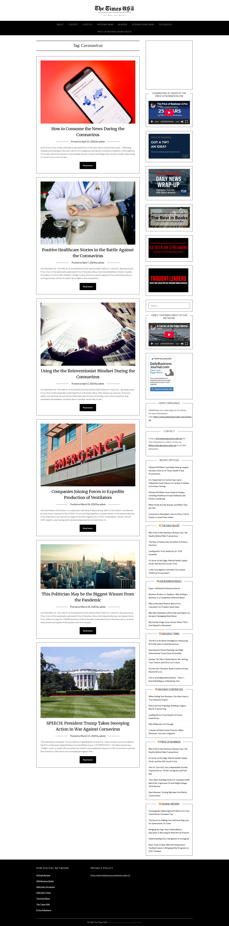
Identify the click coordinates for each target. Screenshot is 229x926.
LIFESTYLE (88, 24)
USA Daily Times (170, 633)
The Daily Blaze (170, 525)
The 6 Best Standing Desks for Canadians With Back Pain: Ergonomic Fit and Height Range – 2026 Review (169, 783)
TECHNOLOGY (165, 24)
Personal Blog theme (133, 922)
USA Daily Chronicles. (170, 689)
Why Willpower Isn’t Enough (161, 724)
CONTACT (73, 24)
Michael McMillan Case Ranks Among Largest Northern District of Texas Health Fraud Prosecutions (169, 470)
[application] (169, 112)
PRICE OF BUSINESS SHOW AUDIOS (115, 31)
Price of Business (170, 741)
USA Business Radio (170, 581)
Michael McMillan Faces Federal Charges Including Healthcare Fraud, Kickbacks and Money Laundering (167, 495)
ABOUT (60, 24)
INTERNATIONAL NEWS (143, 24)
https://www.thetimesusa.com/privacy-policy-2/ (110, 875)
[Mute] (182, 121)
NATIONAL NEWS (105, 24)
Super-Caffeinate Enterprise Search (164, 588)
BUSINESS (122, 24)
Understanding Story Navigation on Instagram (169, 838)
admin (102, 141)
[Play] (152, 121)
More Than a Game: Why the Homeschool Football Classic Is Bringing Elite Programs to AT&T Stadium (169, 848)
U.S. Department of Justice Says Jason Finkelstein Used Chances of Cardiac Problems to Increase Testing (169, 483)
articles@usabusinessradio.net (169, 438)
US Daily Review (170, 803)
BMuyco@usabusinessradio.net (162, 445)
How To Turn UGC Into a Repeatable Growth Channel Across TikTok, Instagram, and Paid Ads (168, 770)
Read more (88, 165)
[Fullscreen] (186, 121)
